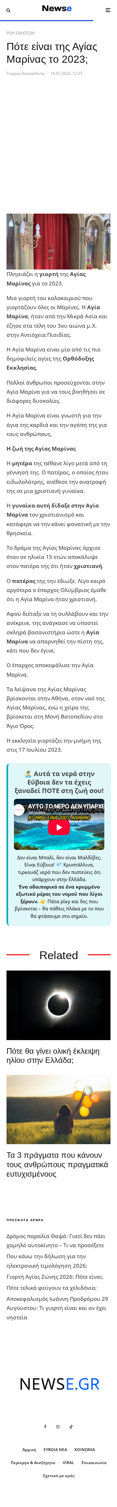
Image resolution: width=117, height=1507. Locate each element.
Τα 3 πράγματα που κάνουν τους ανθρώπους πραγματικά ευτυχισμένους (57, 1164)
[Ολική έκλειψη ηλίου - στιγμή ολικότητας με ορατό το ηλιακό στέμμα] (58, 1005)
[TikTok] (71, 1427)
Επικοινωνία (94, 1462)
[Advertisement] (58, 149)
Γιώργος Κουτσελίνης (25, 73)
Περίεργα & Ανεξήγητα (33, 1462)
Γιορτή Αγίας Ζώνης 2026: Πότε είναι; (55, 1276)
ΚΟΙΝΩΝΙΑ (84, 1449)
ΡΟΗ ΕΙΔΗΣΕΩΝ (20, 33)
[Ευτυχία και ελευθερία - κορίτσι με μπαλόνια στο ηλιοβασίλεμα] (58, 1109)
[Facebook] (45, 1427)
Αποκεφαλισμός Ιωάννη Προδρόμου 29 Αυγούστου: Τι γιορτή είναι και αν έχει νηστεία (57, 1308)
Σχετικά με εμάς (58, 1475)
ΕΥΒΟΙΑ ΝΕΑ (55, 1449)
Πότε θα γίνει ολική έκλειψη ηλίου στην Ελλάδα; (52, 1056)
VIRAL (68, 1462)
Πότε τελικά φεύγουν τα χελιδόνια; (51, 1287)
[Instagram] (57, 1427)
